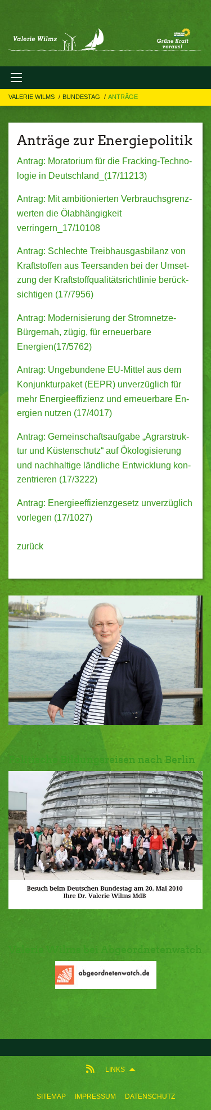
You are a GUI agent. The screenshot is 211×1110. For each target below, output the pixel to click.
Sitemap (51, 1096)
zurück (30, 546)
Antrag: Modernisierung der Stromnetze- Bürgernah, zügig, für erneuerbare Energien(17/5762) (96, 332)
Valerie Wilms (32, 96)
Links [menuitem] (115, 1069)
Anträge (123, 96)
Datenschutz (150, 1096)
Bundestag (82, 96)
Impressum (95, 1096)
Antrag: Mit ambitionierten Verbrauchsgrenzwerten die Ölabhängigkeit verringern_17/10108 (104, 213)
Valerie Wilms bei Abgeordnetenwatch (105, 949)
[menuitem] (51, 1096)
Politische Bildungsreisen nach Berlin (101, 759)
